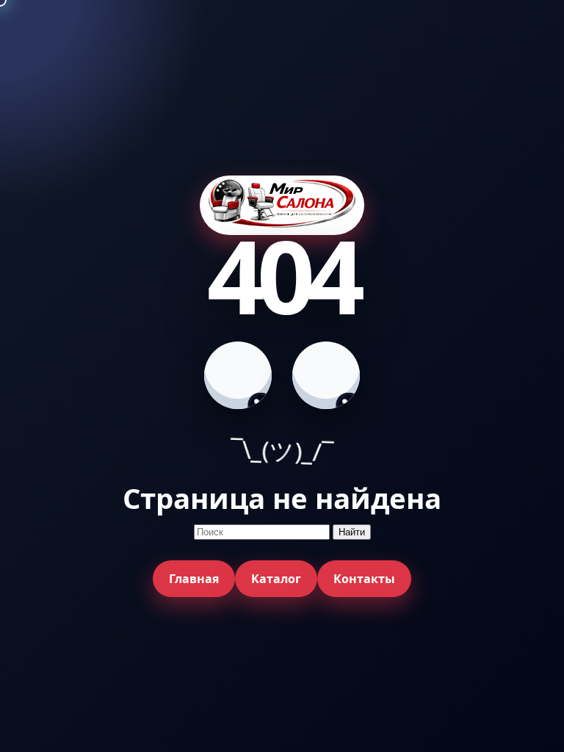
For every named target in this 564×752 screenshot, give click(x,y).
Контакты (364, 579)
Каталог (276, 579)
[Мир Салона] (282, 205)
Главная (194, 579)
